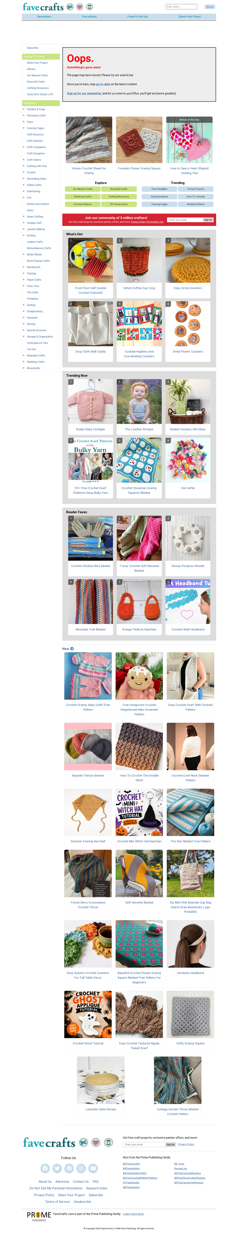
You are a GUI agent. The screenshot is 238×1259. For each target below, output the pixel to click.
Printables (33, 298)
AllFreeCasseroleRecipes (188, 1182)
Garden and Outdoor (38, 204)
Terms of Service (57, 1202)
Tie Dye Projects (195, 189)
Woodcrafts (33, 368)
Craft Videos (34, 159)
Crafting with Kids (37, 166)
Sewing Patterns (159, 196)
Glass (30, 210)
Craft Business (35, 134)
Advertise (62, 1182)
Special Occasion (36, 330)
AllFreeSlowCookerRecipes (189, 1177)
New (65, 649)
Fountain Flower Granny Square (139, 168)
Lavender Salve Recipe (100, 1109)
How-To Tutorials (196, 196)
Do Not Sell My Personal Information (56, 1188)
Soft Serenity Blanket (139, 902)
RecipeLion (180, 1168)
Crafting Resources (38, 88)
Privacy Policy (138, 222)
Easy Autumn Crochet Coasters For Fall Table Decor (88, 975)
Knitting (31, 235)
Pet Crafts (33, 292)
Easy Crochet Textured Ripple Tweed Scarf (139, 1046)
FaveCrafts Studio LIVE (40, 94)
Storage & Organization (40, 336)
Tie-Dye (31, 349)
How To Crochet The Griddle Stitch (139, 778)
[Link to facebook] (45, 1168)
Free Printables (159, 189)
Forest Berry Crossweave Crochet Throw (88, 905)
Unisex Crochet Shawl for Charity (89, 170)
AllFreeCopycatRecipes (187, 1173)
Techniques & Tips (37, 342)
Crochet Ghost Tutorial (88, 1043)
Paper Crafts (34, 279)
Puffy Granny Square (190, 1043)
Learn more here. (133, 1214)
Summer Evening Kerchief (88, 841)
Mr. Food (179, 1163)
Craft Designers (36, 153)
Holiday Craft (34, 222)
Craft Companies (36, 147)
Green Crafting (35, 216)
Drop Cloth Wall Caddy (90, 351)
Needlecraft (33, 267)
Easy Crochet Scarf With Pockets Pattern (190, 707)
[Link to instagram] (81, 1168)
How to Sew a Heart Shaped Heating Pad (189, 170)
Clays (30, 121)
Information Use (155, 222)
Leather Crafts (35, 241)
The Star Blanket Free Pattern (190, 841)
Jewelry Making (36, 229)
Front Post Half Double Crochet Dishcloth (90, 290)
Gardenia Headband (190, 973)
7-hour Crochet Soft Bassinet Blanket (139, 568)
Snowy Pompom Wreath (188, 566)
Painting (31, 273)
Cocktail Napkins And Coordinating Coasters (139, 354)
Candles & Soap (36, 109)
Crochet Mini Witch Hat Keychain (139, 841)
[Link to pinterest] (69, 1168)
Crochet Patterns (83, 204)
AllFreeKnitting (131, 1168)
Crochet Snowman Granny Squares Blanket (139, 490)
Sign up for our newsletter (84, 93)
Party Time (33, 286)
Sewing (31, 324)
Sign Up (208, 220)
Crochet (31, 172)
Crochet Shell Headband (188, 629)
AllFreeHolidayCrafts (135, 1173)
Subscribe (32, 47)
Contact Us (81, 1182)
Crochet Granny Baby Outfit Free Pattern (88, 707)
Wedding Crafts (36, 361)
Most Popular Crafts (38, 260)
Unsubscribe (82, 1202)
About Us (45, 1182)
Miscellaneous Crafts (39, 248)
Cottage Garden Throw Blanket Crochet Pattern (177, 1111)
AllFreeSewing (131, 1187)
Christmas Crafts (36, 115)
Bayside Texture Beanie (88, 775)
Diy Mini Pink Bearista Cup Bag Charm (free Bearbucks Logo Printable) (190, 907)
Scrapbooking (34, 311)
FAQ (95, 1182)
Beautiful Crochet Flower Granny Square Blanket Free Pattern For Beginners (139, 977)
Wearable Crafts (36, 355)
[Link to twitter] (57, 1168)
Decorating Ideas (36, 178)
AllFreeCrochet (131, 1163)
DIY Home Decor (119, 204)
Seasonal (32, 317)
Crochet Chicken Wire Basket (90, 566)
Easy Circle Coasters (188, 288)
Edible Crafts (34, 185)
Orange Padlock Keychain (139, 629)
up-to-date (103, 84)
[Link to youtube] (93, 1168)
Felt (29, 197)
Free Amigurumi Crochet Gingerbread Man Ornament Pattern (139, 709)
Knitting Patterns (195, 204)
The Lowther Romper (139, 429)
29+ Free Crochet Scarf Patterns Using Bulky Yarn (90, 490)
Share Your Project (37, 62)
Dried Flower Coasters (188, 351)
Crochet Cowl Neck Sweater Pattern (190, 778)
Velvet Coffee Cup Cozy (139, 288)
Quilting (31, 305)
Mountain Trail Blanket (91, 629)
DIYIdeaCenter (131, 1182)
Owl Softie (188, 488)
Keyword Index (96, 1188)
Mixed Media (34, 254)
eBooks (31, 69)
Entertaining (33, 191)
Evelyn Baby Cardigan (90, 429)
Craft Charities (35, 140)
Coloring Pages (35, 128)
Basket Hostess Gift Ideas (188, 429)
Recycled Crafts (36, 81)
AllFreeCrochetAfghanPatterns (140, 1177)
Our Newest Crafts (37, 75)
